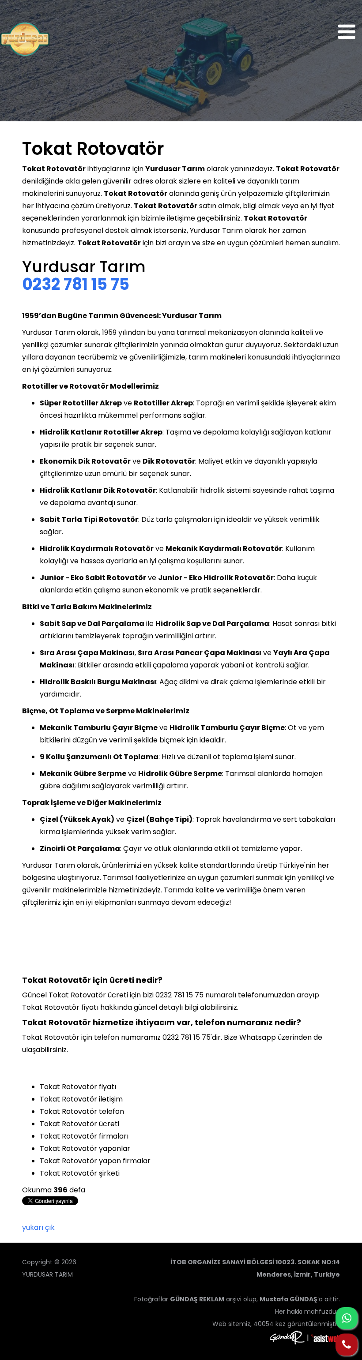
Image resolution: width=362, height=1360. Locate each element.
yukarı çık (38, 1227)
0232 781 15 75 (75, 284)
